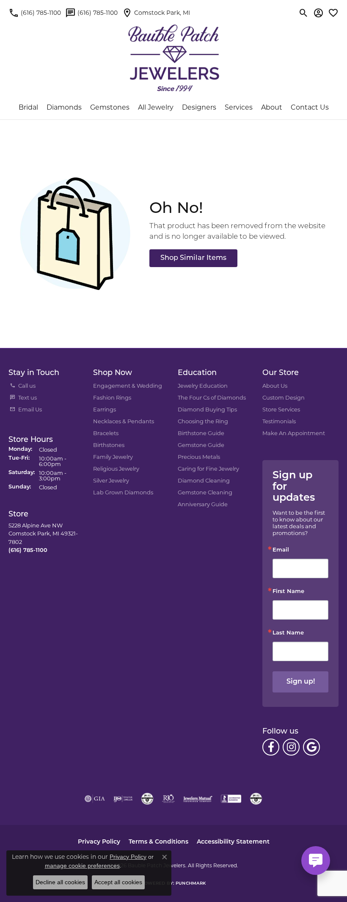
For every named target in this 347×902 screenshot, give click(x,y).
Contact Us (310, 107)
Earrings (104, 409)
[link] (34, 12)
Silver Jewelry (111, 480)
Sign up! (300, 682)
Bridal (28, 107)
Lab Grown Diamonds (123, 492)
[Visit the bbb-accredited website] (231, 798)
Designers (199, 107)
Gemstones (109, 107)
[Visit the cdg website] (147, 798)
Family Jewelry (113, 456)
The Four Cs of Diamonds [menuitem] (212, 397)
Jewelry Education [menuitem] (203, 385)
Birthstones (108, 444)
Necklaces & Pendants (123, 421)
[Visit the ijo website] (122, 798)
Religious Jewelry (116, 468)
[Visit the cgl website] (256, 798)
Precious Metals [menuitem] (199, 456)
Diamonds (64, 107)
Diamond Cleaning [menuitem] (204, 480)
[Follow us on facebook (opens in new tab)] (270, 747)
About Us (274, 385)
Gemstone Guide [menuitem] (201, 444)
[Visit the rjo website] (168, 798)
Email (281, 550)
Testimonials (279, 421)
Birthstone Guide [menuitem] (201, 433)
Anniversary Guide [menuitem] (203, 504)
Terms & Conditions (158, 842)
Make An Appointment (293, 433)
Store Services (281, 409)
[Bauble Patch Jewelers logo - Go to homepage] (173, 53)
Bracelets (105, 433)
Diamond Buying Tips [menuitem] (207, 409)
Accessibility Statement (233, 842)
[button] (303, 12)
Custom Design (283, 397)
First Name (288, 591)
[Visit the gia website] (95, 798)
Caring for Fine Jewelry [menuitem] (208, 468)
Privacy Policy (99, 842)
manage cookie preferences (82, 865)
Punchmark (191, 883)
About (271, 107)
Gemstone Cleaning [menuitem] (205, 492)
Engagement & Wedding (127, 385)
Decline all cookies (60, 882)
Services (239, 107)
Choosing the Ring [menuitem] (203, 421)
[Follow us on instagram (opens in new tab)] (291, 747)
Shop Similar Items (193, 258)
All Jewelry (156, 107)
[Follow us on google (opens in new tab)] (311, 747)
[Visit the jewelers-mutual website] (197, 798)
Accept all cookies (118, 882)
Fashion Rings (112, 397)
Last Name (288, 633)
